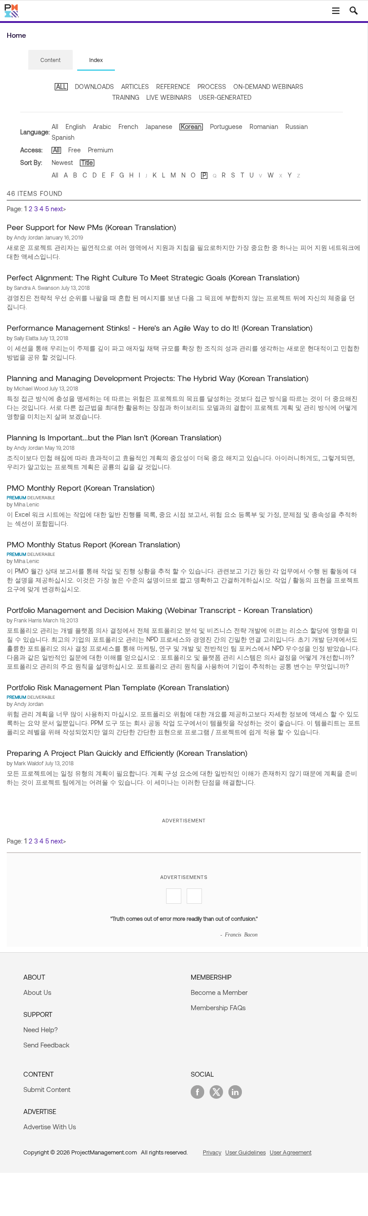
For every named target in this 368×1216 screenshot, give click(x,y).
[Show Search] (353, 11)
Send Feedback (46, 1045)
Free (74, 150)
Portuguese (226, 126)
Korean (191, 126)
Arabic (102, 126)
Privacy (212, 1152)
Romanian (264, 126)
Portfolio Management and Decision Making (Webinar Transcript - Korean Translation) (159, 610)
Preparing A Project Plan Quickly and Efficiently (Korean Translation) (127, 753)
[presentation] (50, 60)
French (128, 126)
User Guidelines (245, 1152)
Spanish (63, 137)
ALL (61, 86)
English (76, 126)
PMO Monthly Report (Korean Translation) (80, 488)
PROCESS (211, 86)
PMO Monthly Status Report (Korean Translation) (93, 544)
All (55, 126)
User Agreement (290, 1152)
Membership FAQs (218, 1007)
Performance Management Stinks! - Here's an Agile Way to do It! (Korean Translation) (159, 328)
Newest (62, 162)
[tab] (50, 60)
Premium (100, 150)
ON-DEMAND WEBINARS (268, 86)
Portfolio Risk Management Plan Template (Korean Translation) (118, 687)
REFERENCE (173, 86)
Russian (296, 126)
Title (87, 162)
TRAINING (125, 97)
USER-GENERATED (225, 97)
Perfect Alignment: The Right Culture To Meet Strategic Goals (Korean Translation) (153, 277)
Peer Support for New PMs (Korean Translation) (91, 227)
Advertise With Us (49, 1127)
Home (16, 35)
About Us (37, 992)
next (57, 209)
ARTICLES (135, 86)
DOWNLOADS (94, 86)
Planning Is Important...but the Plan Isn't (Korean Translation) (114, 437)
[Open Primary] (336, 11)
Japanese (158, 126)
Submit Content (46, 1089)
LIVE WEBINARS (169, 97)
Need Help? (40, 1029)
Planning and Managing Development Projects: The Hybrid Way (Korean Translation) (157, 378)
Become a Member (219, 992)
